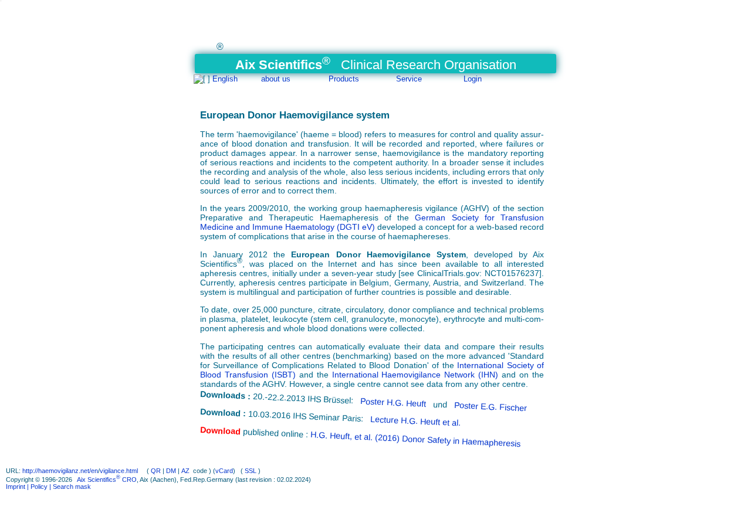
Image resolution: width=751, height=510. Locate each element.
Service (409, 78)
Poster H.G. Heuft (394, 402)
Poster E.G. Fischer (490, 406)
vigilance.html (120, 470)
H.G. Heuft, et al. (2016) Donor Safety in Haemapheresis (415, 439)
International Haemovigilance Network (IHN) (415, 374)
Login (473, 78)
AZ (185, 470)
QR (156, 470)
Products (344, 78)
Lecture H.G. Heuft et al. (415, 421)
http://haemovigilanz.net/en (60, 470)
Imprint (15, 486)
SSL (250, 470)
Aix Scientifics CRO (107, 479)
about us (275, 78)
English (225, 78)
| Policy (36, 486)
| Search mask (69, 486)
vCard (224, 470)
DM (171, 470)
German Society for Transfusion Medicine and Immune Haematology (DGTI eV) (372, 222)
